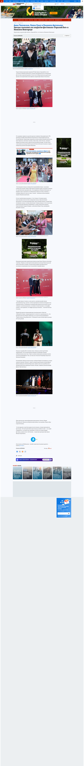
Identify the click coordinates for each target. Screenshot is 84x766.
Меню (1, 1)
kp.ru (51, 448)
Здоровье (46, 1)
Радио (57, 3)
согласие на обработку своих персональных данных (63, 516)
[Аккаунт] (82, 1)
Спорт (62, 1)
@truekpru (21, 445)
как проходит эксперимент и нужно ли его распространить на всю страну (38, 152)
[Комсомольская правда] (18, 4)
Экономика (33, 1)
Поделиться (67, 35)
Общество (27, 1)
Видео (10, 1)
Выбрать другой (38, 8)
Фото (7, 1)
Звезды (41, 1)
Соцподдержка (53, 1)
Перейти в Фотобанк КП (28, 68)
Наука (58, 1)
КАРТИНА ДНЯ (20, 455)
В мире (37, 1)
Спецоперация (16, 1)
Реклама (62, 3)
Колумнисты (67, 1)
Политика (22, 1)
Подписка (68, 3)
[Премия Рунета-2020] (27, 4)
